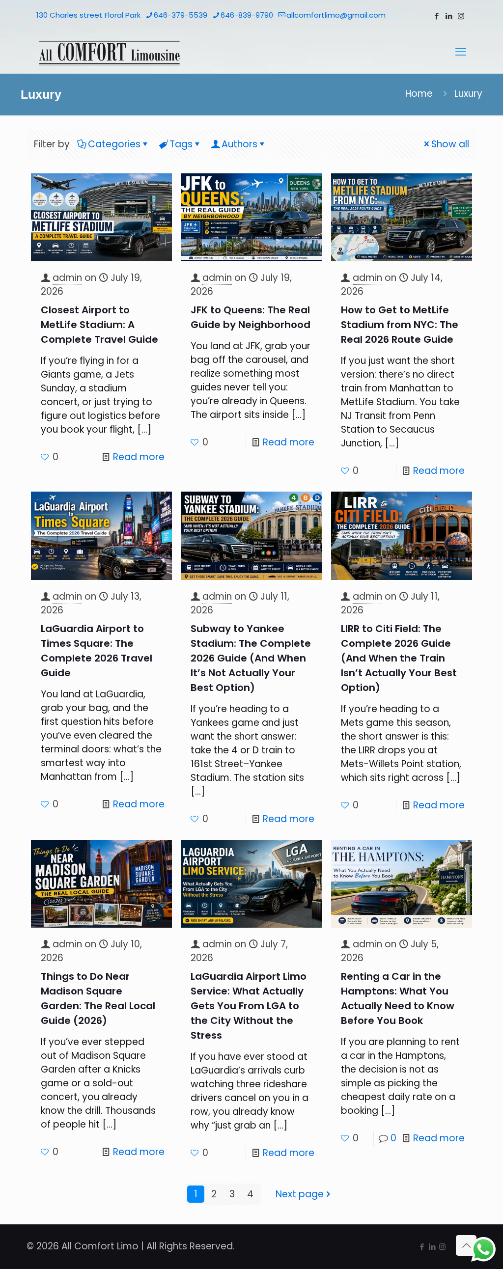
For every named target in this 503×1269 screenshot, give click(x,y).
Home (419, 93)
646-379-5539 (180, 15)
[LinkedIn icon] (448, 16)
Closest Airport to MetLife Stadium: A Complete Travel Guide (99, 324)
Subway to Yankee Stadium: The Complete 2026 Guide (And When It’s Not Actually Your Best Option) (251, 658)
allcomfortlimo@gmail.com (336, 15)
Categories (114, 144)
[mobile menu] (460, 52)
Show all (450, 144)
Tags (181, 144)
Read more (139, 457)
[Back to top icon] (466, 1245)
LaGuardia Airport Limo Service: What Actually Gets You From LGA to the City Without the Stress (249, 1005)
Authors (239, 144)
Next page (300, 1194)
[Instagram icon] (461, 16)
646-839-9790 (247, 15)
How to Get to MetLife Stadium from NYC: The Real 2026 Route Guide (399, 324)
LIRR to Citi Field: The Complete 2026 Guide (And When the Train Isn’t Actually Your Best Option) (399, 658)
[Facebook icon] (436, 16)
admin (67, 277)
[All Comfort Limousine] (109, 52)
